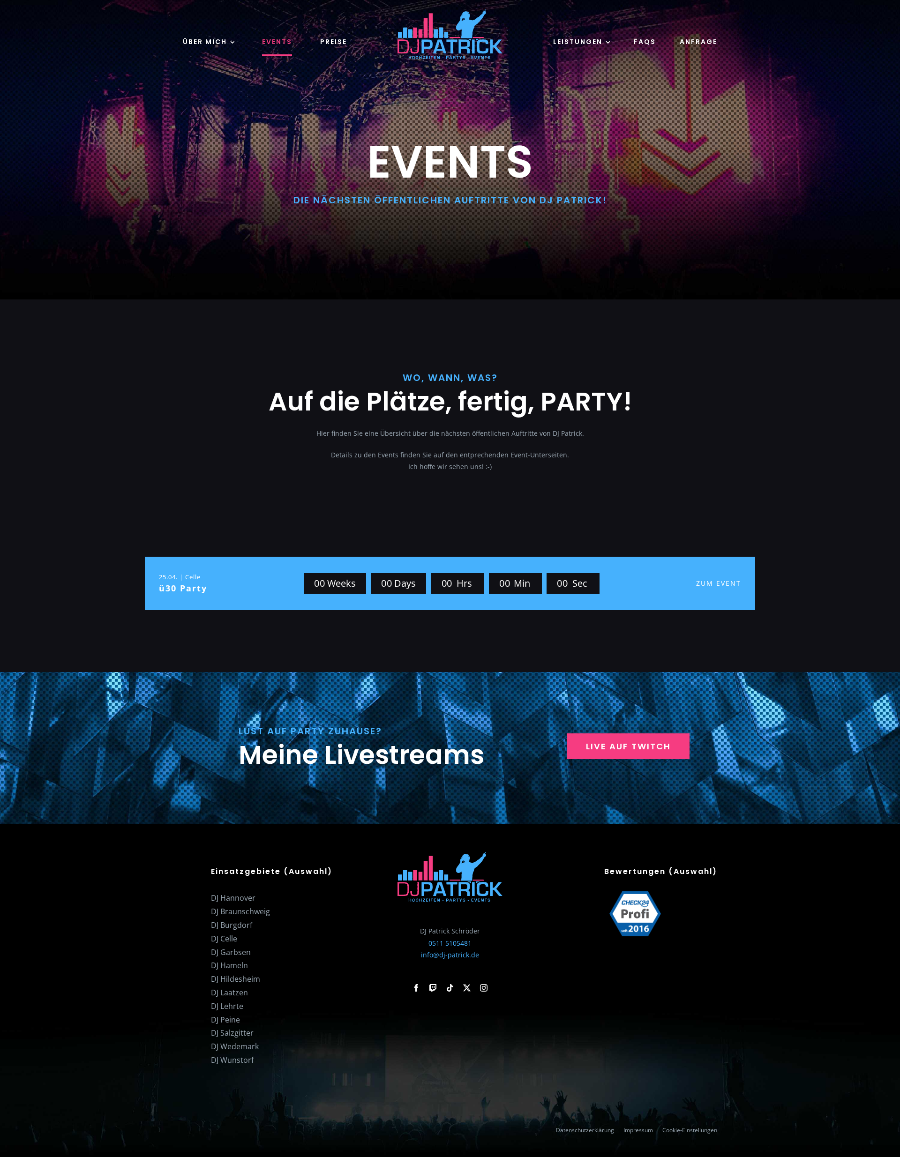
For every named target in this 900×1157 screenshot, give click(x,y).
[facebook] (416, 988)
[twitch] (433, 988)
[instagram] (484, 988)
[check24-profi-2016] (635, 894)
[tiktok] (450, 988)
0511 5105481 (450, 943)
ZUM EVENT (718, 583)
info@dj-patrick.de (450, 954)
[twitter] (467, 988)
